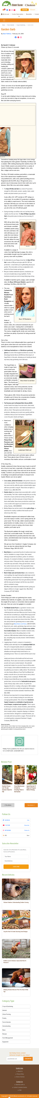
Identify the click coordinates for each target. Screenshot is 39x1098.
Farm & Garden (10, 25)
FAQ (20, 1090)
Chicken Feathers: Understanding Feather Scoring (16, 902)
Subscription (28, 1058)
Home (3, 25)
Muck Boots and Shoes (20, 624)
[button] (34, 774)
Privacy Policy (20, 1074)
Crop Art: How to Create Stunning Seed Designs (16, 931)
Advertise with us (20, 1084)
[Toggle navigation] (4, 20)
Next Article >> (31, 805)
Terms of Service (20, 1077)
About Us (20, 1071)
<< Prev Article (7, 805)
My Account (5, 14)
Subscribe (24, 10)
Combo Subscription (17, 14)
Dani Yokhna (7, 33)
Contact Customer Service (20, 1087)
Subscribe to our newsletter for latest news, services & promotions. (15, 851)
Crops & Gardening (21, 25)
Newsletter (29, 14)
